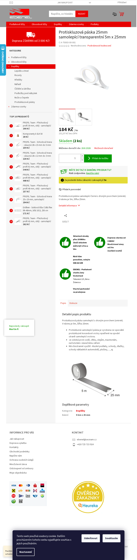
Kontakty (14, 447)
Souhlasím (111, 538)
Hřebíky (18, 79)
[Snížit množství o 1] (82, 160)
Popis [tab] (63, 303)
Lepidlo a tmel (22, 71)
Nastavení (25, 552)
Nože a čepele (22, 97)
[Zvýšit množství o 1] (82, 156)
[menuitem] (17, 24)
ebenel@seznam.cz (87, 439)
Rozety (18, 75)
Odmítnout (90, 538)
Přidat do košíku (100, 158)
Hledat (82, 14)
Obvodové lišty (19, 62)
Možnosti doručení (103, 148)
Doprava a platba (18, 443)
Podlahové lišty (19, 57)
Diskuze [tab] (73, 303)
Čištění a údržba (23, 88)
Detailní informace (68, 205)
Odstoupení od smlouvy (21, 468)
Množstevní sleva (18, 464)
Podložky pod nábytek (26, 93)
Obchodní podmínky (20, 451)
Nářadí (18, 84)
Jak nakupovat (65, 2)
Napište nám (16, 455)
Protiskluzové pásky (25, 102)
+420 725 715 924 (85, 444)
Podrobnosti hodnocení (99, 45)
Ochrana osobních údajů (21, 460)
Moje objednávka (18, 473)
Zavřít (76, 215)
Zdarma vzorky (18, 106)
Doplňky (15, 66)
